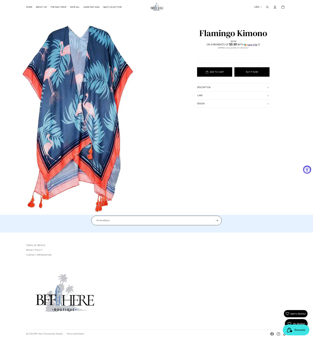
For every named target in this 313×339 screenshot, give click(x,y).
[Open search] (267, 7)
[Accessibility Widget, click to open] (307, 169)
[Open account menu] (275, 7)
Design (201, 104)
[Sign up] (217, 220)
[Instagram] (278, 334)
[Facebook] (272, 334)
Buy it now (252, 72)
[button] (233, 44)
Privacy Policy (34, 250)
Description (203, 87)
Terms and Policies (75, 333)
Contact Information (38, 255)
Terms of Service (35, 245)
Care (200, 95)
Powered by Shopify (53, 333)
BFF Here (38, 333)
